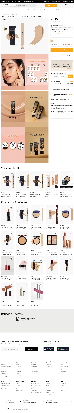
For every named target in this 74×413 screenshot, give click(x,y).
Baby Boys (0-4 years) (36, 392)
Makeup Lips (49, 364)
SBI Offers (48, 394)
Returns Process (64, 387)
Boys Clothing (34, 362)
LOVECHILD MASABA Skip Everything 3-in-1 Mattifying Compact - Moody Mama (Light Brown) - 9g (37, 253)
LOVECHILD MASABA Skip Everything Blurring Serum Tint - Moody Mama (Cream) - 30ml (7, 253)
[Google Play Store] (63, 349)
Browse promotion (56, 33)
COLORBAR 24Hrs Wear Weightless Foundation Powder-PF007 (21, 253)
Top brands (3, 388)
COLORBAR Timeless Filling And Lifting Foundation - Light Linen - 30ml (51, 228)
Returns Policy (64, 388)
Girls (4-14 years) (35, 387)
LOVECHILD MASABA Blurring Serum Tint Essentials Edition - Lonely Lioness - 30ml (21, 195)
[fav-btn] (12, 173)
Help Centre (63, 390)
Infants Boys (34, 366)
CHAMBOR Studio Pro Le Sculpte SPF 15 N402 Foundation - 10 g (36, 279)
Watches (18, 373)
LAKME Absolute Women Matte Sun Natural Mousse (66, 195)
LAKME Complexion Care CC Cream (51, 195)
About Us (48, 383)
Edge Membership (50, 392)
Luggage (3, 387)
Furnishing (18, 385)
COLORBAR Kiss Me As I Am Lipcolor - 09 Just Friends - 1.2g (36, 304)
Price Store (63, 371)
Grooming (18, 371)
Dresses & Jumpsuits (6, 366)
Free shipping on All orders (57, 21)
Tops (2, 361)
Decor (17, 383)
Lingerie (3, 369)
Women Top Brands (65, 362)
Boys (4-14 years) (35, 383)
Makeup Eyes (49, 361)
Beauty (4, 14)
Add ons (33, 369)
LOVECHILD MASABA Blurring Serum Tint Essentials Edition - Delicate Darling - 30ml (21, 228)
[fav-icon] (61, 5)
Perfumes (48, 368)
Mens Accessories (5, 385)
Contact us (63, 383)
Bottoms (3, 364)
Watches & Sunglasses (6, 376)
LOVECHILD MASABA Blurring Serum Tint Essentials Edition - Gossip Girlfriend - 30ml (7, 195)
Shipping (63, 385)
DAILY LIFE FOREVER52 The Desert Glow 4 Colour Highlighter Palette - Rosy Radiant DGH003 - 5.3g (51, 253)
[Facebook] (64, 401)
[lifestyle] (6, 408)
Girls (62, 369)
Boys (62, 368)
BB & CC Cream (14, 14)
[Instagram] (71, 401)
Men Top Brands (64, 366)
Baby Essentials (34, 388)
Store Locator (49, 387)
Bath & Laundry (19, 390)
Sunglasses (18, 375)
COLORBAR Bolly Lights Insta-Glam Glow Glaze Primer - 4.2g (6, 279)
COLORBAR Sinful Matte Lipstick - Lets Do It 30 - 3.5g (6, 304)
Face (8, 14)
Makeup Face (49, 362)
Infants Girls (33, 364)
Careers (48, 385)
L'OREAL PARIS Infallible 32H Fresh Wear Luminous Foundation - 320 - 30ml (51, 279)
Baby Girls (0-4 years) (36, 385)
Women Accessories (5, 383)
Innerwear (18, 369)
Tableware (18, 388)
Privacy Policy (26, 409)
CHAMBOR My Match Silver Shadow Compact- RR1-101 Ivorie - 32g (36, 228)
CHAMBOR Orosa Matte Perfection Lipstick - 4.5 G (66, 253)
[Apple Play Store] (48, 349)
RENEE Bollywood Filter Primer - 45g (21, 279)
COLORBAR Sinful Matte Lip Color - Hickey (6, 228)
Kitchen (18, 387)
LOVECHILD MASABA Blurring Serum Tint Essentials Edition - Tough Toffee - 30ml (36, 195)
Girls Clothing (34, 361)
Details (69, 68)
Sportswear (3, 373)
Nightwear (3, 371)
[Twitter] (68, 401)
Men (62, 364)
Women (62, 361)
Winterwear (3, 368)
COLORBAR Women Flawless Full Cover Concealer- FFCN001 (21, 304)
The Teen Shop (34, 371)
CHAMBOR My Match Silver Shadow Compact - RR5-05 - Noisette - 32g (66, 228)
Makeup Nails (49, 366)
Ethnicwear (3, 362)
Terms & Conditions (17, 409)
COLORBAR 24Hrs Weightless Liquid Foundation (64, 279)
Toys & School (34, 390)
